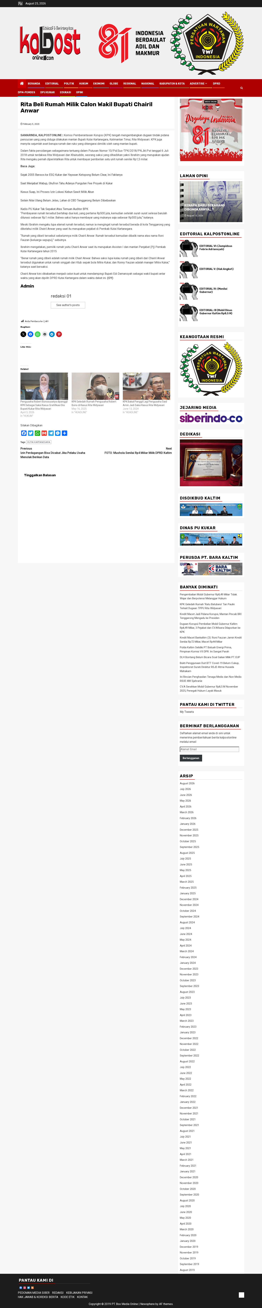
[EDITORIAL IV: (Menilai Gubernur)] (189, 291)
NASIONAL (147, 83)
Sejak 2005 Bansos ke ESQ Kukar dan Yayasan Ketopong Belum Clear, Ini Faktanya (71, 174)
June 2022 (186, 1073)
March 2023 (187, 1020)
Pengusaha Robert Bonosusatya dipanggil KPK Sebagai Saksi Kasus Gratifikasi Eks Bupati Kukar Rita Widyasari (44, 405)
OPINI (79, 92)
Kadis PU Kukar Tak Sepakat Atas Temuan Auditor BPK (54, 209)
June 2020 (186, 1212)
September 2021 (189, 1125)
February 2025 (188, 887)
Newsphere (147, 1304)
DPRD (216, 83)
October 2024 (188, 910)
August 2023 (187, 992)
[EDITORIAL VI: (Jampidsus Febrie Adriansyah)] (189, 248)
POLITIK (69, 83)
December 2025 (189, 829)
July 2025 (185, 858)
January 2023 (188, 1032)
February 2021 (188, 1165)
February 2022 (188, 1096)
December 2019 (189, 1246)
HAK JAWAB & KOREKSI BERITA (38, 1297)
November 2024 (189, 905)
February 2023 (188, 1026)
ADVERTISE (197, 83)
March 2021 (187, 1159)
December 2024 (189, 899)
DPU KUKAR (47, 92)
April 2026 (185, 806)
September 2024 (189, 916)
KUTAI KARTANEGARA (38, 442)
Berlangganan (191, 758)
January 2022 (188, 1102)
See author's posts (68, 305)
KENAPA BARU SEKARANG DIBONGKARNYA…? (204, 207)
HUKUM (83, 83)
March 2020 (187, 1229)
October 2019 (188, 1258)
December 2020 (189, 1177)
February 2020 (188, 1235)
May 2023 (185, 1009)
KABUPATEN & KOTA (172, 83)
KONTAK (82, 1297)
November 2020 (189, 1183)
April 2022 (185, 1084)
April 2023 (185, 1015)
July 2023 (185, 997)
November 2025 (189, 835)
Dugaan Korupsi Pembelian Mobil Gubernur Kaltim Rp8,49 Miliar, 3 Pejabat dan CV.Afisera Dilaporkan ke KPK (210, 628)
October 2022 (188, 1049)
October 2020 (188, 1189)
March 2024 (187, 951)
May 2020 (185, 1217)
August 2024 (187, 922)
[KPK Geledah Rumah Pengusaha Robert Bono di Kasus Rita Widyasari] (95, 386)
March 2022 (187, 1090)
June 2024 (186, 934)
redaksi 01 (61, 296)
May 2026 (185, 800)
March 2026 (187, 812)
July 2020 (185, 1206)
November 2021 (189, 1113)
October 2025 (188, 841)
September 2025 (189, 847)
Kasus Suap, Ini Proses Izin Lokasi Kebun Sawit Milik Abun (57, 192)
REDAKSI (58, 1292)
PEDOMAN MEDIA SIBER (34, 1292)
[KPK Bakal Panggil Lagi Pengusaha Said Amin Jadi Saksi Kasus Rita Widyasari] (146, 386)
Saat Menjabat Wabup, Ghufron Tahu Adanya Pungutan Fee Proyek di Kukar (66, 183)
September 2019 (189, 1264)
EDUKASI (65, 92)
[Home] (22, 83)
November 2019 (189, 1252)
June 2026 (186, 795)
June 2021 (186, 1142)
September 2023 (189, 986)
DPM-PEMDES (26, 92)
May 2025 (185, 870)
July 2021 (185, 1136)
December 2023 (189, 968)
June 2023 (186, 1003)
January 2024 (188, 963)
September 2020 (189, 1194)
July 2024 (185, 928)
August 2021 (187, 1131)
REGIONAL (129, 83)
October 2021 (188, 1119)
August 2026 (187, 783)
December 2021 (189, 1107)
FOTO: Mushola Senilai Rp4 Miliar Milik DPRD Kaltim (138, 451)
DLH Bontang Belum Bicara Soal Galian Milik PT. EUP (210, 657)
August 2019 (187, 1270)
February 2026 (188, 818)
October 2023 (188, 980)
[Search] (241, 88)
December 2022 (189, 1038)
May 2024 (185, 939)
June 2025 (186, 864)
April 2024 (185, 945)
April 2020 (185, 1223)
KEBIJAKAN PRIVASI (79, 1292)
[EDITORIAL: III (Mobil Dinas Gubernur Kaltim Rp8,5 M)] (189, 312)
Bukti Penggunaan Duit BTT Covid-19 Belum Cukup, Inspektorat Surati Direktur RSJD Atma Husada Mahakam (209, 667)
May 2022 (185, 1078)
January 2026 (188, 823)
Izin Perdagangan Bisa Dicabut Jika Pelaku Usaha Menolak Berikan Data (52, 453)
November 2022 (189, 1044)
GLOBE (114, 83)
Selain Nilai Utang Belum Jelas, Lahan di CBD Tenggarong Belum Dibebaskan (68, 200)
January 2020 (188, 1241)
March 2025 (187, 881)
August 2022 (187, 1061)
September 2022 (189, 1055)
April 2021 (185, 1154)
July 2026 (185, 789)
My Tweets (187, 712)
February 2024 (188, 957)
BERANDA (34, 83)
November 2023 (189, 974)
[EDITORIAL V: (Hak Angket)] (189, 270)
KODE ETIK (68, 1297)
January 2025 (188, 893)
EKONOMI (98, 83)
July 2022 (185, 1067)
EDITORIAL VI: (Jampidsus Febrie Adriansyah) (215, 248)
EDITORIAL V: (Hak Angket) (216, 269)
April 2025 (185, 876)
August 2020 (187, 1200)
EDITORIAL (52, 83)
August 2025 (187, 853)
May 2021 (185, 1148)
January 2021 (188, 1171)
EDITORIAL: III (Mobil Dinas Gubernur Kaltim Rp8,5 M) (215, 312)
